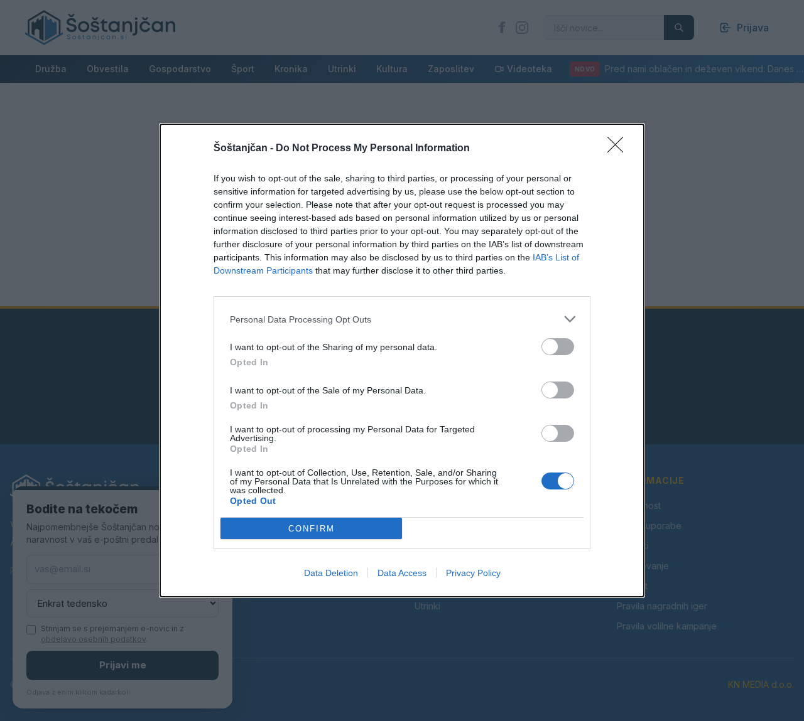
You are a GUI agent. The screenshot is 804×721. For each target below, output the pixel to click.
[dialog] (402, 360)
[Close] (619, 149)
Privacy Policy (473, 573)
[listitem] (402, 319)
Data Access (402, 573)
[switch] (557, 346)
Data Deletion (331, 573)
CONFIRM (311, 528)
